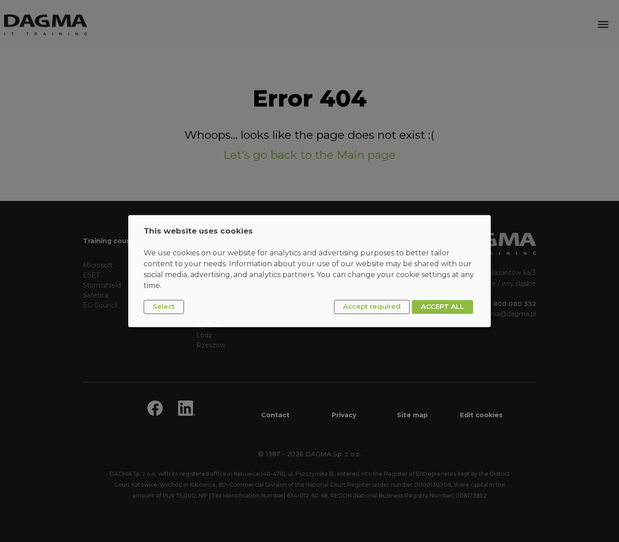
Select (164, 307)
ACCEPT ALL (442, 307)
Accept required (372, 307)
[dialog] (309, 271)
